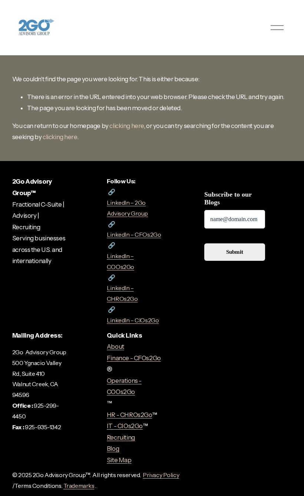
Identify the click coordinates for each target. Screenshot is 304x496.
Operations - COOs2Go (124, 386)
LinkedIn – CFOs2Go (134, 234)
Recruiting (121, 437)
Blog (113, 448)
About (115, 346)
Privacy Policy (161, 475)
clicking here (126, 125)
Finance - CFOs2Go (134, 358)
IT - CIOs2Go (125, 426)
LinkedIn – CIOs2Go (133, 320)
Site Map (119, 460)
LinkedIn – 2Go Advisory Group (127, 208)
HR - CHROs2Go (129, 414)
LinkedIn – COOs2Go (120, 261)
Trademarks (79, 485)
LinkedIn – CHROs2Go (122, 293)
